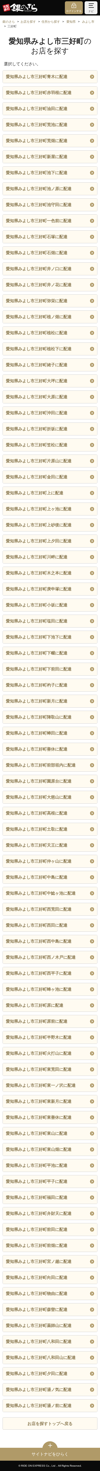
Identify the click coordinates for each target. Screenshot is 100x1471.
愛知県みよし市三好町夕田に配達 (36, 1373)
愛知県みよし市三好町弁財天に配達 (39, 1213)
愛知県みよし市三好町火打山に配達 (39, 1053)
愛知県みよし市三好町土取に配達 (36, 829)
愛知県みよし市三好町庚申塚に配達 (39, 589)
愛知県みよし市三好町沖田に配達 (36, 413)
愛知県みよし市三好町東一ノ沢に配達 (41, 1085)
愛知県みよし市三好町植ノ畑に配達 (39, 317)
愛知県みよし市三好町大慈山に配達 (39, 797)
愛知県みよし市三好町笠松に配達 (36, 445)
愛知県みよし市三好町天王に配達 (36, 845)
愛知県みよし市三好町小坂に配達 (36, 605)
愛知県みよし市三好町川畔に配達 (36, 557)
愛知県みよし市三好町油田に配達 (36, 108)
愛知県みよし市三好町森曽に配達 (36, 1309)
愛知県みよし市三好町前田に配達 (36, 1229)
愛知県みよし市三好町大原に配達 (36, 397)
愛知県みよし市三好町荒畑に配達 (36, 140)
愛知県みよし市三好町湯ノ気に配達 (39, 1389)
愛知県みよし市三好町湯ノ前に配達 (39, 1405)
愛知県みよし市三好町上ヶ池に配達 (39, 509)
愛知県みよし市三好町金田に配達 (36, 477)
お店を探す (28, 22)
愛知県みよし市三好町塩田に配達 (36, 621)
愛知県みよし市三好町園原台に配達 (39, 781)
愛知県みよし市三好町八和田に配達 (39, 1341)
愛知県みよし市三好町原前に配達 (36, 1021)
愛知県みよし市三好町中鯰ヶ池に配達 (41, 893)
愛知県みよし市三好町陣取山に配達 (39, 717)
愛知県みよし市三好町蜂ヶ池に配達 (39, 989)
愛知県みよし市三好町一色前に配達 (39, 220)
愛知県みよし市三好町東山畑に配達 (39, 1149)
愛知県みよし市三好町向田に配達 (36, 1277)
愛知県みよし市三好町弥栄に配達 (36, 301)
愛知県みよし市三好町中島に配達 (36, 877)
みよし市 (88, 22)
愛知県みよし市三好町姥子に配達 (36, 365)
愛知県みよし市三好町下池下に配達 (39, 637)
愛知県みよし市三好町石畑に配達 (36, 253)
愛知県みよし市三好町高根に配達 (36, 813)
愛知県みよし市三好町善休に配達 (36, 749)
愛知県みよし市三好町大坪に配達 (36, 381)
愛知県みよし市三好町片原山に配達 (39, 461)
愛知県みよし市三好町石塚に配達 (36, 236)
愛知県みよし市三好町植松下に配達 (39, 349)
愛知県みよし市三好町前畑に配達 (36, 1245)
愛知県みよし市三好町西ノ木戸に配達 (41, 957)
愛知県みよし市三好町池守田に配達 (39, 204)
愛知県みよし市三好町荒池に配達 (36, 124)
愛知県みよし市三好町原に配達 (34, 1005)
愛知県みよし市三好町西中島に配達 (39, 941)
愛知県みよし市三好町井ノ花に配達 (39, 285)
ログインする (74, 11)
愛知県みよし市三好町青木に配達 (36, 76)
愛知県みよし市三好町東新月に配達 (39, 1101)
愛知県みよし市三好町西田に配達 (36, 925)
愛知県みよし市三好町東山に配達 (36, 1133)
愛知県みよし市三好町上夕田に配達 (39, 541)
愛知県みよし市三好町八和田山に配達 (41, 1357)
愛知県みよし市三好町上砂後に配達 (39, 525)
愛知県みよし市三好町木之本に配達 (39, 573)
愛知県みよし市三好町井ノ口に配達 (39, 269)
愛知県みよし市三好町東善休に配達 (39, 1117)
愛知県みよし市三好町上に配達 (34, 493)
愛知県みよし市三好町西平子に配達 (39, 973)
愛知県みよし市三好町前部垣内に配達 (41, 765)
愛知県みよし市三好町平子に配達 (36, 1181)
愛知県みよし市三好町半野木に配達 (39, 1037)
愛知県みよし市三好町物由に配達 (36, 1293)
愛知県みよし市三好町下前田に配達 (39, 669)
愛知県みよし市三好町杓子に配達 (36, 685)
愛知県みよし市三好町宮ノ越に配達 (39, 1261)
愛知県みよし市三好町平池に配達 (36, 1165)
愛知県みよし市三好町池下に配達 (36, 172)
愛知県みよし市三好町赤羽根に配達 (39, 92)
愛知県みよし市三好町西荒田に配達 (39, 909)
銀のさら (9, 22)
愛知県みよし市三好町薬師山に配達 (39, 1325)
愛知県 (71, 22)
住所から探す (51, 22)
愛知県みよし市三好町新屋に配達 (36, 156)
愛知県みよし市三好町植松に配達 (36, 333)
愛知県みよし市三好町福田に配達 (36, 1197)
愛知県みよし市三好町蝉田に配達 (36, 733)
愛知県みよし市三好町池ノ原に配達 (39, 188)
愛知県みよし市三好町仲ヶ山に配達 (39, 861)
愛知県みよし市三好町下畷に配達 (36, 653)
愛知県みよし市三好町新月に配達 (36, 701)
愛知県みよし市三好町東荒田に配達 (39, 1069)
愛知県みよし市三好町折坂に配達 (36, 429)
